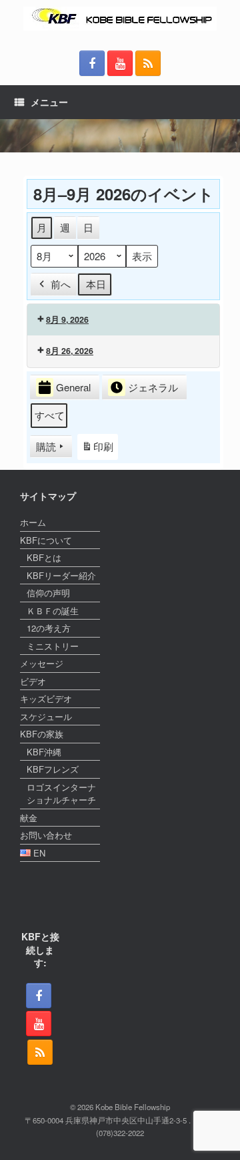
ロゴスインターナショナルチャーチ (61, 794)
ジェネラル (153, 387)
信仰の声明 (48, 592)
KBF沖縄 (44, 751)
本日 (96, 284)
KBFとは (44, 557)
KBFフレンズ (53, 769)
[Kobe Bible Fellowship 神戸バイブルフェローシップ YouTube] (120, 63)
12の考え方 (49, 628)
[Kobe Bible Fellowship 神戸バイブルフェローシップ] (120, 19)
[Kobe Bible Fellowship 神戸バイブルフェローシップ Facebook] (92, 63)
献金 (28, 817)
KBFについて (46, 540)
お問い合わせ (46, 835)
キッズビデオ (46, 698)
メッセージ (41, 663)
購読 (46, 446)
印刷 (97, 449)
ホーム (33, 522)
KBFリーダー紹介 (61, 575)
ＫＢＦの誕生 (53, 610)
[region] (120, 135)
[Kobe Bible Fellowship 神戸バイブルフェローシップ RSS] (148, 63)
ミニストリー (53, 646)
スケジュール (46, 716)
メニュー (49, 101)
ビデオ (33, 681)
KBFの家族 (41, 733)
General (73, 387)
